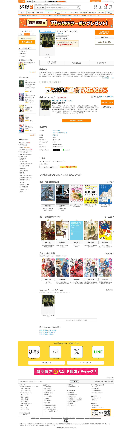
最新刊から (111, 96)
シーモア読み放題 (25, 413)
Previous (41, 196)
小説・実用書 (83, 12)
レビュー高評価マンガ (25, 177)
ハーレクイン (24, 401)
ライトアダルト (109, 13)
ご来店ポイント (46, 363)
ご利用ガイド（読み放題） (75, 400)
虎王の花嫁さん (29, 127)
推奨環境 (70, 403)
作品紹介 (94, 386)
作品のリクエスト (73, 401)
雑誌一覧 (97, 381)
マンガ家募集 (95, 388)
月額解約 (46, 399)
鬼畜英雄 (27, 117)
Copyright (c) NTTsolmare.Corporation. (66, 427)
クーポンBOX (48, 396)
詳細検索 (22, 182)
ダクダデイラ (76, 245)
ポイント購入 (47, 388)
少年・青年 (31, 12)
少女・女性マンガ (25, 390)
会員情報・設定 (48, 392)
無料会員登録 (95, 1)
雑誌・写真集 (92, 12)
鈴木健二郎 (91, 206)
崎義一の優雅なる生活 (62, 245)
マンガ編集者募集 (97, 390)
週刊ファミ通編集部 (48, 210)
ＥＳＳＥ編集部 (76, 206)
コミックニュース (24, 184)
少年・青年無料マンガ (25, 154)
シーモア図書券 (24, 187)
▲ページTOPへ (110, 377)
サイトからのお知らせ (50, 409)
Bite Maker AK (28, 107)
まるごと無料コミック (24, 149)
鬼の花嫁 (48, 282)
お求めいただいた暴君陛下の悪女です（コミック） (30, 97)
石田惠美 (50, 246)
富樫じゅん (46, 283)
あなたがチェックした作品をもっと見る (76, 320)
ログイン (107, 1)
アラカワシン (28, 87)
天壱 (26, 101)
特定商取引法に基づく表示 (69, 418)
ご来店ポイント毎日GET (26, 163)
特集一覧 (22, 173)
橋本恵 (108, 246)
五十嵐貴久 (59, 33)
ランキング (24, 147)
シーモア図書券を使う (50, 405)
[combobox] (62, 7)
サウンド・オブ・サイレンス (75, 15)
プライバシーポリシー (45, 418)
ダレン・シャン (105, 245)
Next (112, 196)
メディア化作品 (24, 170)
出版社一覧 (104, 381)
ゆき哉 (81, 283)
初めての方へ (23, 53)
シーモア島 (43, 1)
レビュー (36, 1)
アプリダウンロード (73, 386)
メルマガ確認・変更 (49, 390)
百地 (57, 283)
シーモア (22, 1)
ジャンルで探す (40, 7)
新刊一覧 (110, 381)
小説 (50, 82)
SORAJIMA (31, 101)
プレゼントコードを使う (50, 407)
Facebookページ (96, 398)
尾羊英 (72, 283)
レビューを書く (49, 167)
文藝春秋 (64, 15)
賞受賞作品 (23, 168)
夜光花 (45, 246)
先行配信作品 (23, 161)
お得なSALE (23, 159)
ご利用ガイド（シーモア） (75, 398)
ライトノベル (74, 12)
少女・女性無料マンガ (25, 152)
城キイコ (108, 283)
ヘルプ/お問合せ (72, 394)
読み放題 (29, 1)
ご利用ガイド (23, 51)
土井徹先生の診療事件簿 (29, 63)
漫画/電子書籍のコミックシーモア (29, 386)
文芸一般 (56, 82)
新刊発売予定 (23, 145)
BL (48, 12)
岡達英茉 (92, 283)
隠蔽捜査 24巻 (62, 208)
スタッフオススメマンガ (26, 175)
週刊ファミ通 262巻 (48, 208)
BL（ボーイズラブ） (26, 392)
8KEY (66, 283)
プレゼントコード (24, 189)
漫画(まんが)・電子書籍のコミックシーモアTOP (31, 15)
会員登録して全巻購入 (76, 120)
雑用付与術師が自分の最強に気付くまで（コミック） (30, 84)
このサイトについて (80, 418)
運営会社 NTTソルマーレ (95, 418)
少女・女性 (40, 12)
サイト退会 (47, 402)
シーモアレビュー (25, 415)
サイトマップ (71, 405)
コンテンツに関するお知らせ (52, 411)
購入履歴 (46, 394)
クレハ (51, 283)
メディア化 (101, 12)
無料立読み (48, 206)
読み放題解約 (47, 400)
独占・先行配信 (25, 405)
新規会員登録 (47, 386)
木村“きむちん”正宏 (105, 206)
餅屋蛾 (76, 246)
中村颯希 (77, 283)
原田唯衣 (27, 128)
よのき (26, 119)
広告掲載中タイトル (25, 180)
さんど (62, 283)
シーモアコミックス (57, 13)
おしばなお (86, 283)
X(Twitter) (94, 400)
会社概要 (33, 418)
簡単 (100, 96)
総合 (22, 12)
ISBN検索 (87, 418)
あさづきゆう (91, 246)
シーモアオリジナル (26, 403)
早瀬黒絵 (103, 283)
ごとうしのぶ (62, 246)
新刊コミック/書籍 (23, 142)
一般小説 (43, 82)
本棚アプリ (23, 191)
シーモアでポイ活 (24, 166)
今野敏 (62, 210)
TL (66, 12)
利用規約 (37, 418)
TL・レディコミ (25, 394)
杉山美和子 (28, 109)
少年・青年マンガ (25, 388)
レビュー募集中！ (61, 35)
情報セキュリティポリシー (56, 418)
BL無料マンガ (23, 156)
